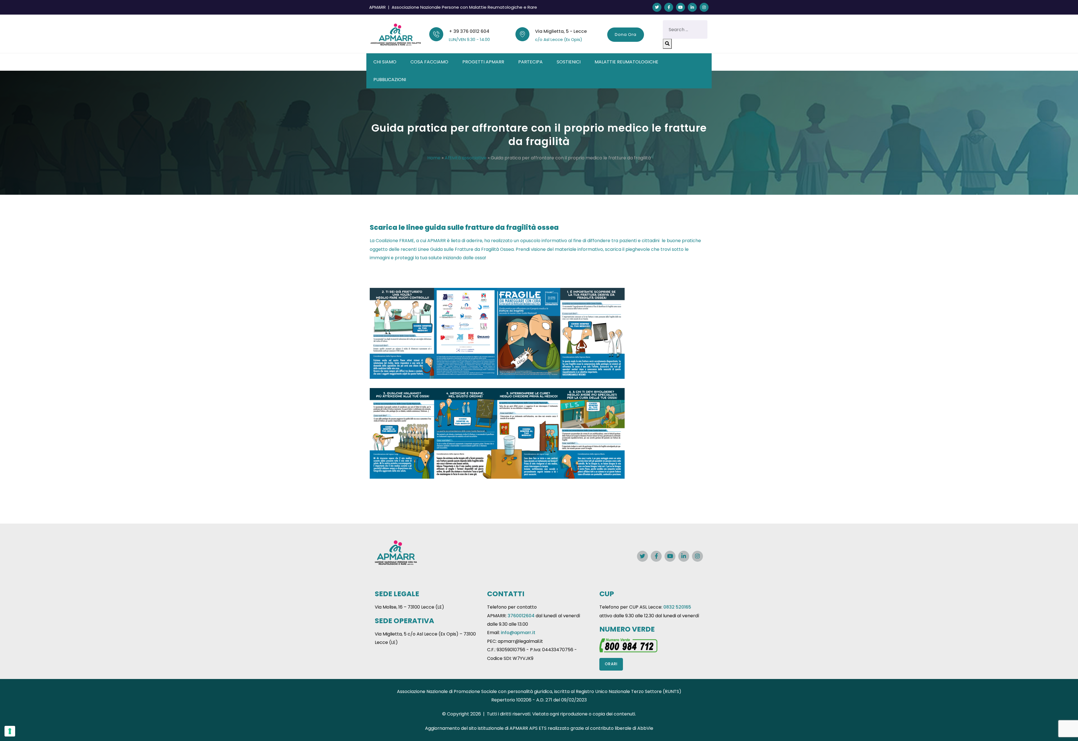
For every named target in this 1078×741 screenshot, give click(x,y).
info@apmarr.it (518, 632)
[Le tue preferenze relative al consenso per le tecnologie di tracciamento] (9, 731)
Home (433, 158)
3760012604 (521, 615)
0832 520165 (677, 607)
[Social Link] (656, 7)
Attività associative (466, 158)
